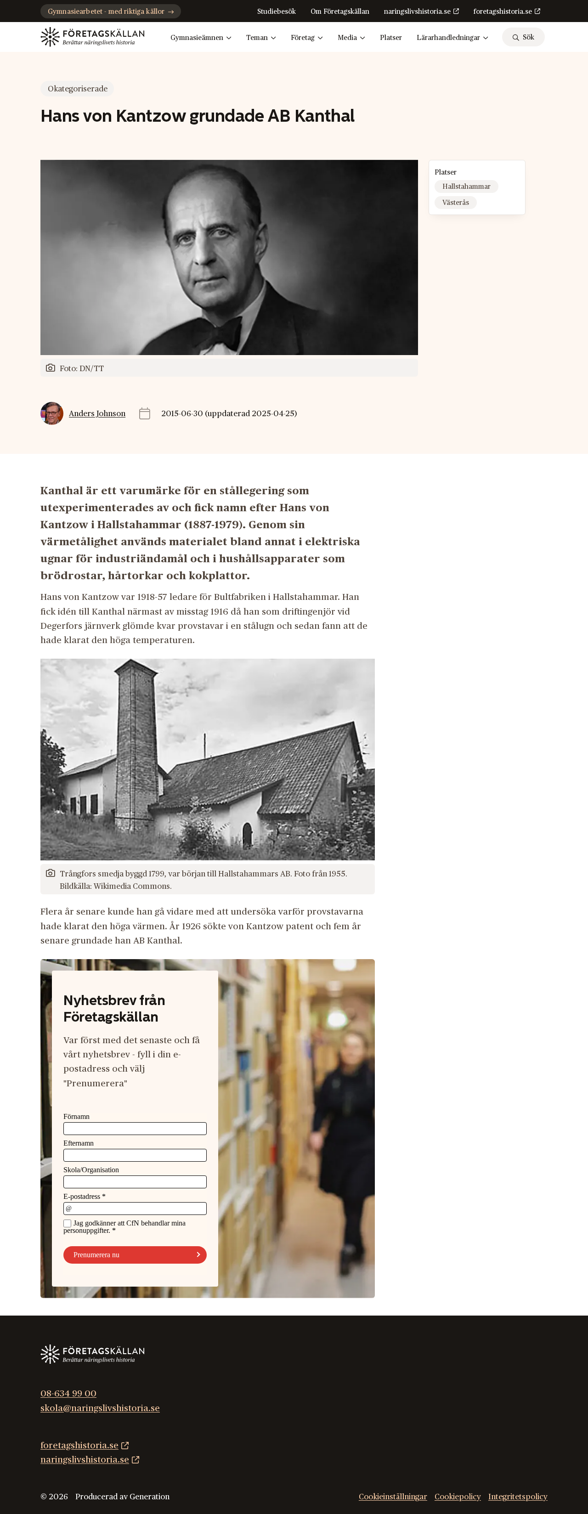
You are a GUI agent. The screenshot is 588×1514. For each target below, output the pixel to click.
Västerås (455, 202)
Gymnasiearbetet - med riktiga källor (106, 11)
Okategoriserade (77, 89)
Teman (257, 37)
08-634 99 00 (68, 1393)
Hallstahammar (466, 186)
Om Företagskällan (340, 11)
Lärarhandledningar (448, 37)
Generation (150, 1496)
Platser (391, 37)
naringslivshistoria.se (417, 11)
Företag (303, 37)
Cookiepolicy (458, 1496)
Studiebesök (276, 11)
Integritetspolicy (518, 1496)
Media (347, 37)
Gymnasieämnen (196, 37)
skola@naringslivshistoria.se (100, 1407)
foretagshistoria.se (503, 11)
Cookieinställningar (393, 1496)
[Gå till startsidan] (92, 37)
